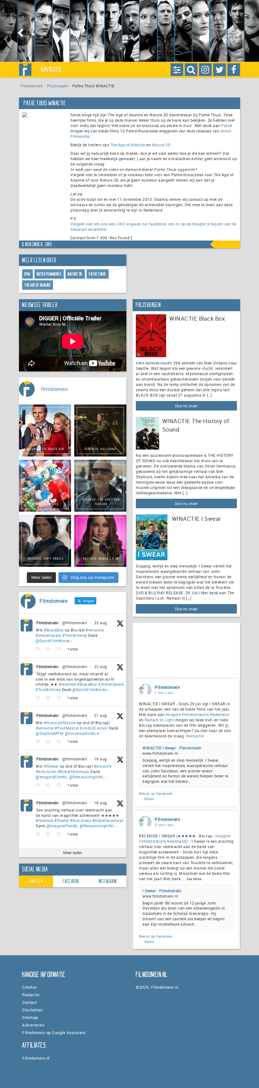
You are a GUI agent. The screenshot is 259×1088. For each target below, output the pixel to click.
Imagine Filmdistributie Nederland (197, 714)
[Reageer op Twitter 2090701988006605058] (39, 741)
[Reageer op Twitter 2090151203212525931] (39, 785)
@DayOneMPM (49, 733)
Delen (149, 798)
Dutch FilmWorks (49, 274)
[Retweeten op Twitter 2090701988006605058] (49, 741)
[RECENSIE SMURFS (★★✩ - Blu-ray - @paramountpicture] (45, 486)
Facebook (71, 881)
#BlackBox (54, 629)
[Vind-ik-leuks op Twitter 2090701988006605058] (60, 741)
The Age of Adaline (127, 144)
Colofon (29, 987)
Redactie (30, 995)
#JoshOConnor (94, 727)
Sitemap (30, 1017)
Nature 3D (161, 144)
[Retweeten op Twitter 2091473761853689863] (49, 649)
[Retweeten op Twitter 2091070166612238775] (49, 698)
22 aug (100, 666)
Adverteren (33, 1025)
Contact (29, 1002)
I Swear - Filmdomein (161, 890)
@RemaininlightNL (86, 776)
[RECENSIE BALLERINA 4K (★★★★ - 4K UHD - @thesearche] (100, 430)
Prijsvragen (57, 85)
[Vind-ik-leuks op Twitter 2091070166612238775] (60, 698)
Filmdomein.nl (36, 1058)
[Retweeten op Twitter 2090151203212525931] (49, 785)
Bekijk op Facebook (155, 793)
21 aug (100, 715)
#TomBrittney (74, 635)
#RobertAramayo (73, 771)
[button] (19, 31)
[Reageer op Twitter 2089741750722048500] (39, 834)
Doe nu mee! (186, 405)
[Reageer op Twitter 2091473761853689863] (39, 649)
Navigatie (52, 69)
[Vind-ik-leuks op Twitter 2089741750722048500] (60, 834)
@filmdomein (74, 622)
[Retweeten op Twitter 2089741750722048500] (49, 834)
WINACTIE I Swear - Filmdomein (172, 747)
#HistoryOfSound (60, 722)
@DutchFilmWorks (53, 640)
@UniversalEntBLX (82, 733)
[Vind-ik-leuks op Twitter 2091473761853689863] (60, 649)
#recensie (67, 684)
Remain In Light (159, 719)
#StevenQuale (48, 635)
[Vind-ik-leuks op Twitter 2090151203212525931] (60, 785)
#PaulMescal (67, 727)
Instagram (108, 881)
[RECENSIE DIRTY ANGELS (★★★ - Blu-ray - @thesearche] (45, 541)
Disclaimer (32, 1010)
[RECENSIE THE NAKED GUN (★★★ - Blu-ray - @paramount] (45, 430)
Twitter (36, 881)
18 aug (100, 802)
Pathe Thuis (97, 274)
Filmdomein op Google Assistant (53, 1032)
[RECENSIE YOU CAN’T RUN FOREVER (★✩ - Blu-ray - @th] (100, 486)
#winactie (95, 629)
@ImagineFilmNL (52, 776)
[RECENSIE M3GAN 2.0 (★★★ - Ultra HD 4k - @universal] (100, 541)
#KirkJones (46, 771)
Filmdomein (32, 85)
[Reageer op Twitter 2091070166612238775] (39, 698)
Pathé (226, 125)
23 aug (100, 622)
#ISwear (51, 766)
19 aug (100, 758)
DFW (27, 274)
